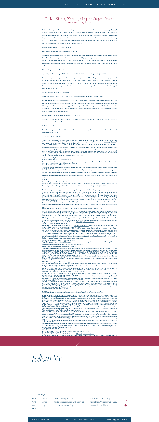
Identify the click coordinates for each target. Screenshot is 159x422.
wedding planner (109, 30)
